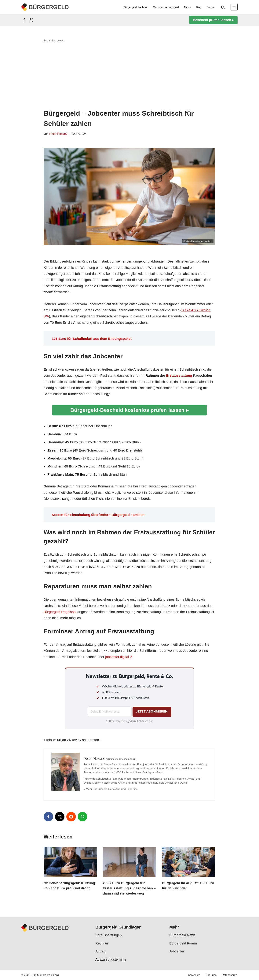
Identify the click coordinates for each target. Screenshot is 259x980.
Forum (211, 7)
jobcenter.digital (117, 657)
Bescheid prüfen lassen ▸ (213, 20)
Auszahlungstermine (110, 959)
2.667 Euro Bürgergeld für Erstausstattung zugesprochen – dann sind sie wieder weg (129, 888)
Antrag (100, 951)
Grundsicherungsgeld (166, 7)
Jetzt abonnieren (151, 711)
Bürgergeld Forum (183, 943)
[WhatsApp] (82, 816)
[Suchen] (223, 7)
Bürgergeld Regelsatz (60, 612)
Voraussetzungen (108, 935)
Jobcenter (176, 951)
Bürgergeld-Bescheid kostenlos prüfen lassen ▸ (129, 410)
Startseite (49, 40)
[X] (31, 20)
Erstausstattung (179, 375)
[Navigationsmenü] (234, 7)
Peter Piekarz (58, 133)
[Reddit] (71, 816)
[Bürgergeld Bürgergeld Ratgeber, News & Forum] (45, 7)
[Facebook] (24, 20)
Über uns (211, 975)
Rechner (101, 943)
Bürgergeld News (182, 935)
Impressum (193, 975)
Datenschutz (229, 975)
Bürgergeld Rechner (135, 7)
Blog (198, 7)
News (187, 7)
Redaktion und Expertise (123, 788)
